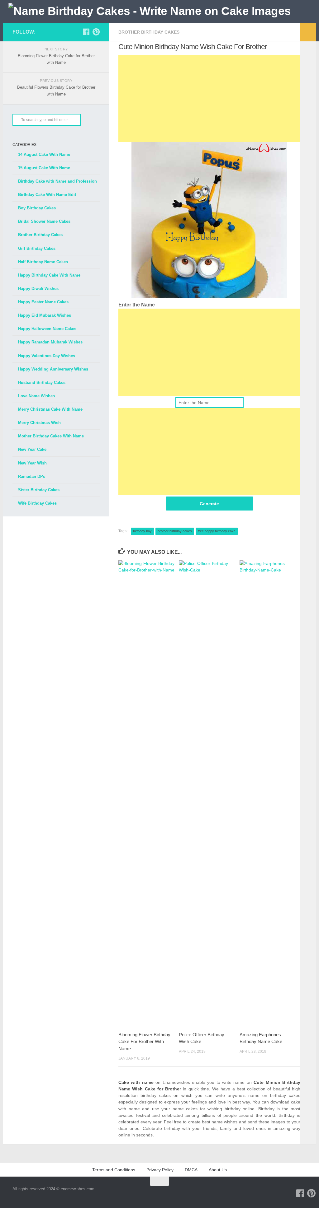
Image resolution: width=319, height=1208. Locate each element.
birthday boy (142, 531)
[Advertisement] (209, 98)
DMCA (191, 1169)
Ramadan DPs (31, 476)
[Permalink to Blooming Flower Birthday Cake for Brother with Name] (148, 793)
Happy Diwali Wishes (38, 288)
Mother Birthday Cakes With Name (51, 436)
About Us (218, 1169)
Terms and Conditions (113, 1169)
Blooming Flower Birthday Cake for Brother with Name (144, 1041)
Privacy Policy (160, 1169)
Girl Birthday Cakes (36, 248)
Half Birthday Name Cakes (43, 261)
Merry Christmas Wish (39, 422)
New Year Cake (32, 449)
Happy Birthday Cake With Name (49, 275)
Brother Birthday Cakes (148, 32)
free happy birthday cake (217, 531)
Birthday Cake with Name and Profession (57, 181)
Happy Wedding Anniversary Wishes (53, 369)
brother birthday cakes (175, 531)
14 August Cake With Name (44, 154)
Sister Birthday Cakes (39, 489)
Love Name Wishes (36, 396)
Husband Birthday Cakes (41, 382)
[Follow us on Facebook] (86, 31)
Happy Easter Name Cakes (43, 302)
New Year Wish (32, 463)
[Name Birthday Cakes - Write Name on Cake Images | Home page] (149, 11)
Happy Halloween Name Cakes (47, 328)
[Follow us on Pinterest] (96, 31)
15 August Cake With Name (44, 168)
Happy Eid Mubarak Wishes (44, 315)
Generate (209, 503)
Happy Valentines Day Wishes (46, 355)
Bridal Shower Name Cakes (44, 221)
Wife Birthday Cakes (37, 503)
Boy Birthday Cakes (37, 208)
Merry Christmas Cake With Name (50, 409)
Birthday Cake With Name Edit (47, 194)
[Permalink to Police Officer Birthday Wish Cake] (209, 793)
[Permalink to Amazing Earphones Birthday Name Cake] (270, 793)
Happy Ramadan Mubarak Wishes (50, 342)
